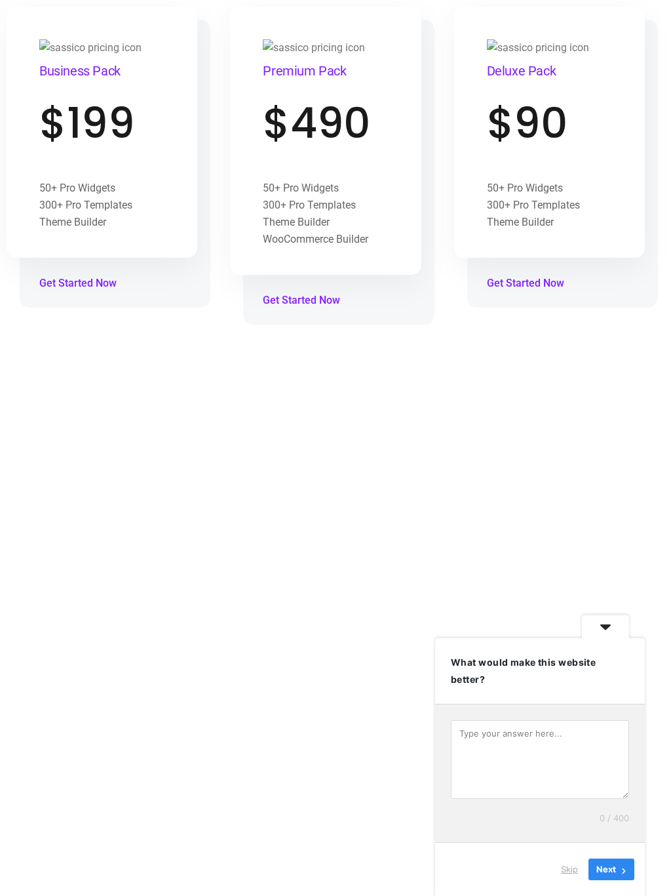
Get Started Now (79, 283)
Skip (569, 869)
